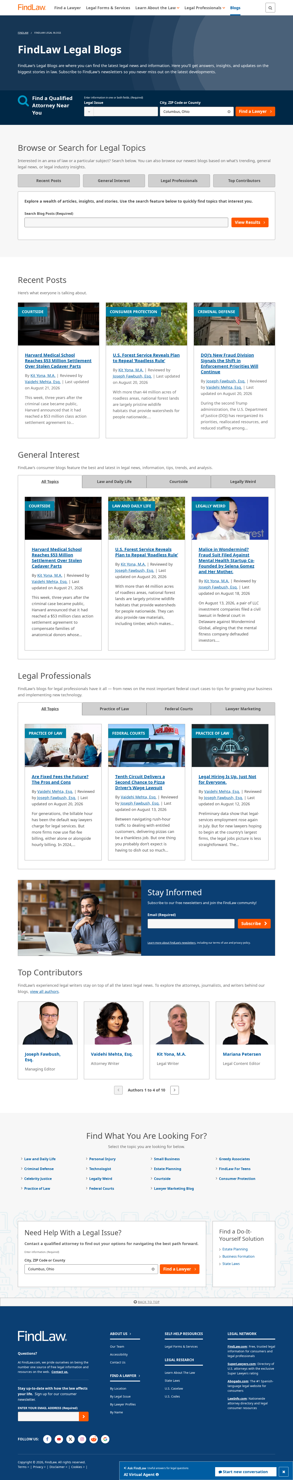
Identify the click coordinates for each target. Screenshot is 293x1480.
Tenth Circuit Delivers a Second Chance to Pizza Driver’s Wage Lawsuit (140, 782)
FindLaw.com (237, 1346)
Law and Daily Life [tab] (114, 481)
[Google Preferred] (105, 1439)
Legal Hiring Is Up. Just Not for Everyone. (227, 779)
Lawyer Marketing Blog (174, 1188)
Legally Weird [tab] (243, 481)
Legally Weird (100, 1178)
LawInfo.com (237, 1398)
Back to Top (149, 1302)
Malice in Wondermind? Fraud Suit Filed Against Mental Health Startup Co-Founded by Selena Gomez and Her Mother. (226, 560)
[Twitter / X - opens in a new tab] (70, 1439)
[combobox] (121, 111)
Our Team (117, 1346)
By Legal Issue (120, 1396)
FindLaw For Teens (235, 1168)
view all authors (44, 991)
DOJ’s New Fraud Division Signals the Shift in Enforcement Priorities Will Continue (229, 363)
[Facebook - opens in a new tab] (47, 1439)
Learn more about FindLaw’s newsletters (172, 943)
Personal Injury (102, 1159)
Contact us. (59, 1372)
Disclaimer (57, 1467)
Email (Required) (162, 914)
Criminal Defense (39, 1168)
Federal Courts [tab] (179, 708)
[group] (146, 1048)
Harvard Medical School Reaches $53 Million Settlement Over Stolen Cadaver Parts (58, 360)
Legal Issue (93, 102)
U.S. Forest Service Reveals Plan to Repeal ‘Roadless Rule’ (146, 357)
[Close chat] (283, 1472)
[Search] (270, 7)
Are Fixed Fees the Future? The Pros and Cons (60, 779)
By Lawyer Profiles (123, 1404)
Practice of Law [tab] (114, 708)
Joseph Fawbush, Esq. (132, 376)
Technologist (100, 1168)
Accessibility (119, 1354)
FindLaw (23, 32)
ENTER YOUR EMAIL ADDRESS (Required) (48, 1408)
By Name (116, 1412)
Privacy (38, 1467)
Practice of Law (37, 1188)
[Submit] (84, 1416)
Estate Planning (167, 1168)
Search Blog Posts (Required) (48, 213)
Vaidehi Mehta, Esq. (43, 381)
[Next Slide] (174, 1090)
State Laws (231, 1263)
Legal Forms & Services (181, 1346)
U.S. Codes (172, 1396)
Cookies (76, 1467)
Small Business (167, 1159)
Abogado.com (238, 1381)
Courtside (162, 1178)
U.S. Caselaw (174, 1388)
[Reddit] (93, 1439)
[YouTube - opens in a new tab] (59, 1439)
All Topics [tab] (50, 481)
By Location (118, 1388)
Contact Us (117, 1362)
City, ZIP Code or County (180, 102)
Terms (22, 1467)
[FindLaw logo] (34, 8)
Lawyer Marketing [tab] (243, 708)
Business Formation (238, 1256)
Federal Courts (101, 1188)
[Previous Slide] (118, 1090)
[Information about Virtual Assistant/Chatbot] (157, 1474)
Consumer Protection (237, 1178)
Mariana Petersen (242, 1054)
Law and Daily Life (40, 1159)
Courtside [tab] (178, 481)
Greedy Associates (234, 1159)
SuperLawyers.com (242, 1364)
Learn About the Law (180, 1373)
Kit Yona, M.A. (43, 375)
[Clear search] (229, 111)
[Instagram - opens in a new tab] (82, 1439)
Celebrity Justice (38, 1178)
